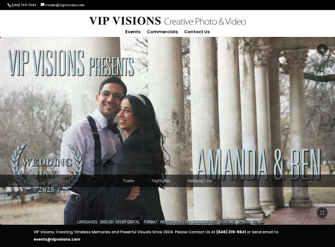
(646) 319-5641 (24, 4)
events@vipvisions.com (57, 239)
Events (133, 32)
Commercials (162, 32)
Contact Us (197, 32)
